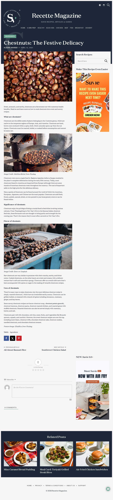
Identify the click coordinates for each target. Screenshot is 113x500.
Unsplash (24, 271)
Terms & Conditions (54, 485)
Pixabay (33, 174)
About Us (71, 485)
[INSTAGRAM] (104, 5)
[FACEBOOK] (100, 5)
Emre (16, 271)
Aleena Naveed (11, 47)
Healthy (41, 28)
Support (82, 485)
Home (23, 28)
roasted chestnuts (16, 294)
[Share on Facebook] (6, 338)
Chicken (59, 28)
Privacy (38, 485)
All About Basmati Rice (15, 349)
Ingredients (10, 36)
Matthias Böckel (19, 174)
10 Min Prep (31, 28)
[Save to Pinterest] (19, 338)
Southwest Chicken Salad (54, 349)
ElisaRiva (18, 326)
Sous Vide (50, 28)
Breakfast (79, 28)
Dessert (89, 28)
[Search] (108, 5)
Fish (71, 28)
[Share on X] (12, 338)
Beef (66, 28)
